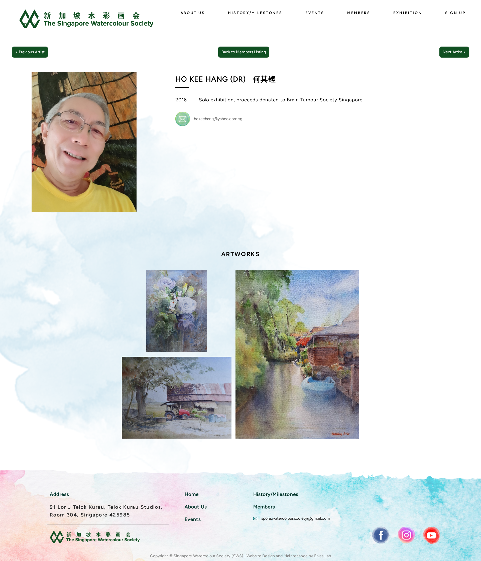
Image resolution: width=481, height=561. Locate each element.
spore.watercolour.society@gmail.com (295, 518)
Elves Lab (322, 555)
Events (314, 13)
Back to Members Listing (243, 52)
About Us (193, 13)
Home (192, 494)
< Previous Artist (30, 52)
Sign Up (455, 13)
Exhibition (407, 13)
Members (358, 13)
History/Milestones (255, 13)
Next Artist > (454, 52)
